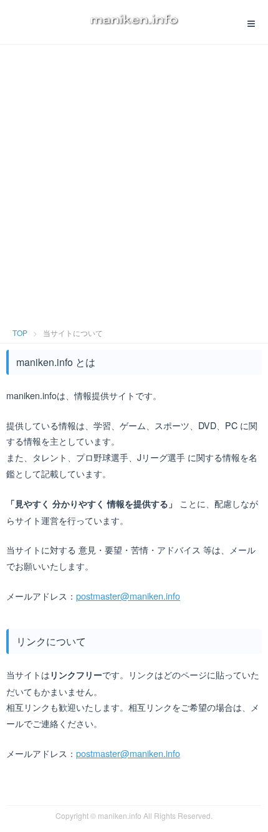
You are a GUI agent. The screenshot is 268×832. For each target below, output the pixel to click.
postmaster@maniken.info (128, 595)
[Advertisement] (134, 181)
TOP (19, 332)
